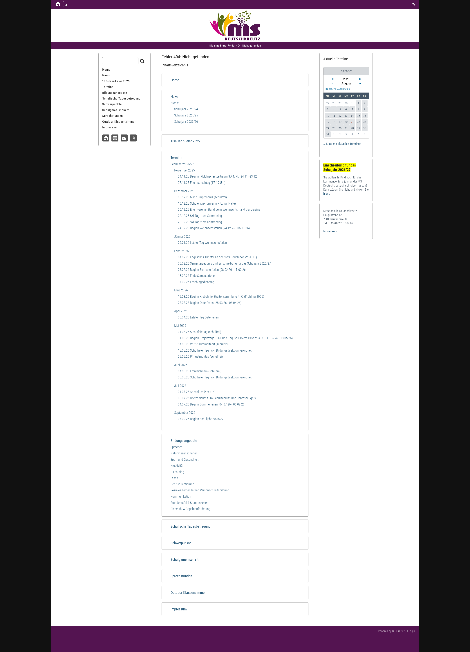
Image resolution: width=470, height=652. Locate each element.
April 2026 (180, 311)
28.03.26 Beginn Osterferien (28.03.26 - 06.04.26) (209, 303)
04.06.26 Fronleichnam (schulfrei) (199, 371)
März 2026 (181, 290)
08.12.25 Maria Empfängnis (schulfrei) (202, 197)
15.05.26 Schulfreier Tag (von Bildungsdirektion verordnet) (215, 350)
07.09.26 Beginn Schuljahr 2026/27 (200, 419)
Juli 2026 (180, 386)
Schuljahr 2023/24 (186, 109)
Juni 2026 (180, 365)
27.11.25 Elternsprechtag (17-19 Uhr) (201, 183)
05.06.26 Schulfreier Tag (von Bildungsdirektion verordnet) (215, 377)
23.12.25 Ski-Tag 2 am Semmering (200, 222)
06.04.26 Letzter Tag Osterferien (198, 317)
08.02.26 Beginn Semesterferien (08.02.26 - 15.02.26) (212, 270)
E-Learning (177, 472)
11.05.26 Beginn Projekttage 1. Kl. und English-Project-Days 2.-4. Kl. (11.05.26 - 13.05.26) (235, 338)
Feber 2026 (181, 251)
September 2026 (184, 412)
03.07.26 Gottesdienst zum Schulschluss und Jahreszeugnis (217, 398)
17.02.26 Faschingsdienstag (196, 282)
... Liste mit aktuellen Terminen (342, 144)
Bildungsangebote (184, 440)
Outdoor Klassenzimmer (188, 592)
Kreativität (177, 465)
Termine (176, 157)
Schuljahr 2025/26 (186, 121)
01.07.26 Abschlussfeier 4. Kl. (197, 392)
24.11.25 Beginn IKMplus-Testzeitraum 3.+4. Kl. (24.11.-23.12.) (218, 176)
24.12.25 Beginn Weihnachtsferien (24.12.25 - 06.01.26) (214, 228)
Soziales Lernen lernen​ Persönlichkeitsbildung (200, 490)
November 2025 (184, 170)
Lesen (174, 478)
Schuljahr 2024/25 (186, 115)
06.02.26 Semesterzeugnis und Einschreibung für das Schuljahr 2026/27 (224, 263)
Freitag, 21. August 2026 (337, 89)
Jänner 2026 (182, 236)
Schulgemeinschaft (184, 559)
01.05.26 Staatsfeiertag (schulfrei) (199, 332)
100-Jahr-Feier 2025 (185, 141)
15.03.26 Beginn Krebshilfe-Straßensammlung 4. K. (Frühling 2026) (221, 296)
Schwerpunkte (181, 543)
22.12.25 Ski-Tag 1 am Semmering (200, 216)
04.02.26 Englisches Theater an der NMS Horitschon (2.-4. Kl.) (217, 257)
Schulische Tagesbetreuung (191, 526)
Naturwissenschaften (184, 453)
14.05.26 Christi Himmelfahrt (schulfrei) (203, 344)
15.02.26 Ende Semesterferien (197, 276)
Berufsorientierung (182, 484)
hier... (326, 193)
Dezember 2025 (184, 191)
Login (412, 631)
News (174, 96)
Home (175, 80)
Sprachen (176, 447)
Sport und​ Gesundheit (184, 459)
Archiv (175, 103)
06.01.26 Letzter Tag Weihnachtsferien (202, 243)
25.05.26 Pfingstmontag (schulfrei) (200, 356)
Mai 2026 (180, 325)
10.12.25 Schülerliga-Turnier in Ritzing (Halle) (207, 203)
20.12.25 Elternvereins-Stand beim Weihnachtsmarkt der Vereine (219, 209)
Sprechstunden (181, 576)
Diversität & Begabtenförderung (190, 509)
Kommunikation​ (181, 496)
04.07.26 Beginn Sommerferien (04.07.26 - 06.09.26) (211, 404)
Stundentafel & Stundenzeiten (189, 503)
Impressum (179, 609)
